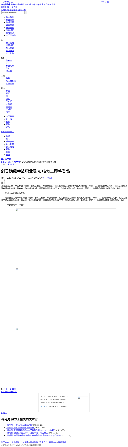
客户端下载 (6, 159)
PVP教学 (10, 53)
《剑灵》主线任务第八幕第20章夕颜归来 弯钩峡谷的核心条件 (33, 435)
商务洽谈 (34, 442)
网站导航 (62, 442)
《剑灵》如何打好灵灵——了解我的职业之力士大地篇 (30, 430)
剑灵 (8, 136)
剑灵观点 (10, 66)
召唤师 (9, 104)
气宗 (8, 112)
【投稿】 (49, 178)
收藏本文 (5, 413)
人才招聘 (15, 442)
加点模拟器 (11, 81)
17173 (3, 162)
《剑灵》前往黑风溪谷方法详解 (20, 427)
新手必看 (10, 43)
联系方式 (44, 442)
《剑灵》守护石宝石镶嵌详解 (19, 425)
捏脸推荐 (10, 51)
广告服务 (25, 442)
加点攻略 (10, 48)
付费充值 (14, 7)
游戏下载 (22, 10)
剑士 (8, 91)
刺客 (8, 99)
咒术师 (9, 109)
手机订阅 (105, 2)
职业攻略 (10, 144)
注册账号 (5, 10)
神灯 (8, 78)
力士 (8, 96)
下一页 (9, 389)
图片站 (17, 162)
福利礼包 (5, 7)
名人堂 (9, 71)
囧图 (8, 63)
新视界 (9, 60)
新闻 (8, 139)
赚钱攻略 (10, 141)
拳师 (8, 93)
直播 (8, 155)
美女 (8, 68)
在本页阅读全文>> (9, 392)
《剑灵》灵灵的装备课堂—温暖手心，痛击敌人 (27, 433)
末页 (14, 389)
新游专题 (14, 10)
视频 (8, 152)
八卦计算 (10, 83)
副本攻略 (10, 147)
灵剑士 (9, 106)
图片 (8, 149)
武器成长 (10, 45)
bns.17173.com (7, 2)
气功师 (9, 101)
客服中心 (53, 442)
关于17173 (5, 442)
